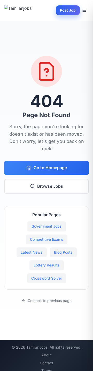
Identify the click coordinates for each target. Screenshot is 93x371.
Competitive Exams (46, 239)
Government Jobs (47, 226)
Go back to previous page (50, 300)
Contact (46, 363)
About (46, 355)
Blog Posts (63, 252)
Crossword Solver (46, 278)
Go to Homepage (50, 167)
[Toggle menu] (84, 10)
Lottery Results (47, 265)
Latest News (32, 252)
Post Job (68, 10)
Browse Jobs (50, 186)
